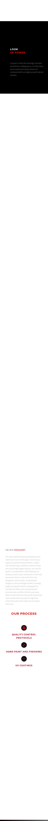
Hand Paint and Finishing (24, 651)
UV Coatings (24, 665)
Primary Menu (44, 4)
